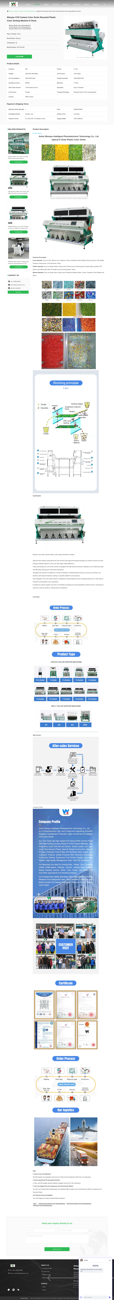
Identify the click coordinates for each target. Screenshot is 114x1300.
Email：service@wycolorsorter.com (18, 1273)
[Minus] (110, 1260)
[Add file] (81, 1297)
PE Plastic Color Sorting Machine (42, 1205)
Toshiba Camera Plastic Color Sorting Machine (52, 1203)
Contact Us (76, 4)
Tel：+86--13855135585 (16, 1270)
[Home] (13, 4)
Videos (46, 4)
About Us (66, 4)
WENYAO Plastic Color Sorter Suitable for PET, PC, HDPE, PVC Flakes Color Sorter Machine (18, 228)
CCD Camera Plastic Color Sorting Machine (79, 1203)
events (86, 4)
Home (28, 4)
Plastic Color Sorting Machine (27, 11)
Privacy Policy (24, 1298)
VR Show (55, 4)
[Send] (109, 1297)
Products (37, 4)
